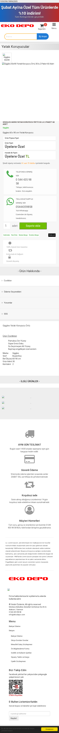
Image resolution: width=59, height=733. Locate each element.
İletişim (12, 631)
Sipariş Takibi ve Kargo (20, 657)
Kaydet (14, 718)
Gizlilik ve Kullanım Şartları (21, 653)
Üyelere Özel (15, 147)
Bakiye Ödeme (14, 626)
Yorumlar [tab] (7, 303)
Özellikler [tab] (7, 280)
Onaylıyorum (49, 729)
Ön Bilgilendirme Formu (20, 649)
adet (15, 225)
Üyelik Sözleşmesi (18, 661)
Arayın (44, 36)
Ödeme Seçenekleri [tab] (12, 292)
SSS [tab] (5, 314)
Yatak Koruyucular (15, 47)
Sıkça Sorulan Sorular (19, 640)
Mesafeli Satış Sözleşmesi (21, 644)
